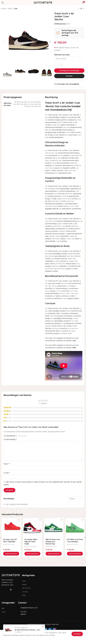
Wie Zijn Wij (26, 588)
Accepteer (77, 634)
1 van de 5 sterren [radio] (19, 436)
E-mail (7, 473)
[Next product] (83, 8)
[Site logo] (43, 2)
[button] (4, 42)
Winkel (24, 584)
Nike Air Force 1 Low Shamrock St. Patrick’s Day (53, 542)
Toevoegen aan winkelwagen (69, 70)
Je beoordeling (10, 439)
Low (15, 9)
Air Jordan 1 (33, 546)
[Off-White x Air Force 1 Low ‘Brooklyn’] (75, 527)
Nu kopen (69, 76)
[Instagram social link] (10, 589)
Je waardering (10, 436)
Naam (7, 464)
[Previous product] (78, 8)
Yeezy (4, 612)
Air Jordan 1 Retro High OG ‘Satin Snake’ (30, 542)
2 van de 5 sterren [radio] (21, 436)
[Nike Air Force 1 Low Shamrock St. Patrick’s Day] (53, 527)
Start (24, 581)
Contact (25, 591)
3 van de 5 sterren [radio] (23, 436)
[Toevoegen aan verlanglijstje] (19, 520)
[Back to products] (81, 8)
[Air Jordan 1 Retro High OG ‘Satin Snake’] (32, 527)
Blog (23, 595)
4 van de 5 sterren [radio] (24, 436)
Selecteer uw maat (61, 55)
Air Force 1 (11, 544)
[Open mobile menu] (3, 3)
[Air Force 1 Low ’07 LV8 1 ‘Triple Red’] (11, 527)
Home (3, 9)
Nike (10, 9)
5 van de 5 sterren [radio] (26, 436)
